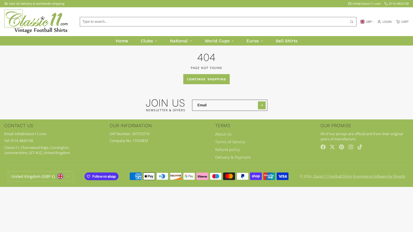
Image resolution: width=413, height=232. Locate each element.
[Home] (36, 21)
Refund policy (227, 149)
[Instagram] (351, 147)
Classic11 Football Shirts (332, 176)
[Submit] (262, 105)
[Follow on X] (332, 147)
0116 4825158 (399, 4)
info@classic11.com (367, 4)
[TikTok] (360, 147)
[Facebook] (323, 147)
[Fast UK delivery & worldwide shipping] (34, 3)
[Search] (351, 21)
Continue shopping (206, 79)
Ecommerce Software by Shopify (379, 176)
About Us (223, 134)
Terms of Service (230, 141)
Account (384, 22)
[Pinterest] (341, 147)
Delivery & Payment (233, 157)
